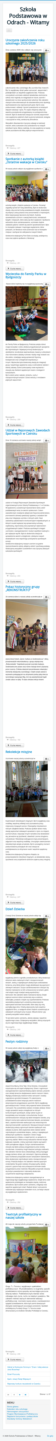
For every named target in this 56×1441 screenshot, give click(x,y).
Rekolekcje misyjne (19, 752)
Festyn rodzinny (17, 1041)
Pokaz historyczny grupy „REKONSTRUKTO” (23, 588)
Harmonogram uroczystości (18, 1411)
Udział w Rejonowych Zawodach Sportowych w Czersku (28, 431)
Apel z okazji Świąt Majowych (19, 1379)
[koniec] (26, 1395)
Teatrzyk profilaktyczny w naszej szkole (23, 1215)
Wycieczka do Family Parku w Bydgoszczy (26, 275)
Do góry (50, 1435)
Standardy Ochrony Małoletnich (19, 1419)
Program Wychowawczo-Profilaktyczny (22, 1414)
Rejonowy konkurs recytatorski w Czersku (23, 1383)
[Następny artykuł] (20, 1395)
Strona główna (12, 1406)
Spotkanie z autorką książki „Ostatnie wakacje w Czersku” (26, 160)
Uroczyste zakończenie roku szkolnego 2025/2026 (25, 41)
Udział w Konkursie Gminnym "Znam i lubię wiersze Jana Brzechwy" (27, 1368)
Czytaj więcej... (16, 153)
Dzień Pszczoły (13, 1374)
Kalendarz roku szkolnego (17, 1409)
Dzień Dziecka (15, 909)
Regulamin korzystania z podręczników (22, 1416)
